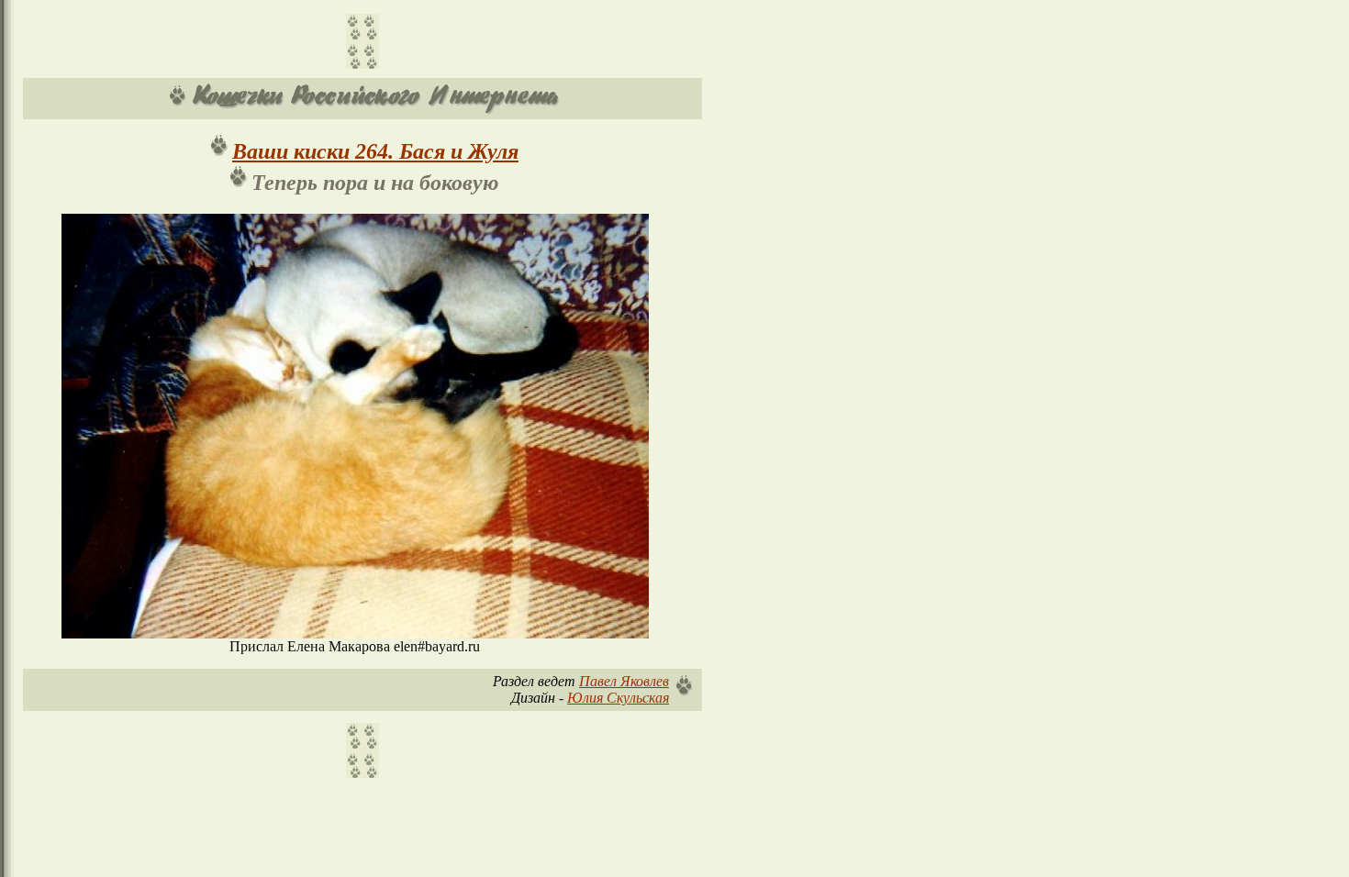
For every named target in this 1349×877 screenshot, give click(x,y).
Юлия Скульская (618, 697)
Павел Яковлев (624, 681)
